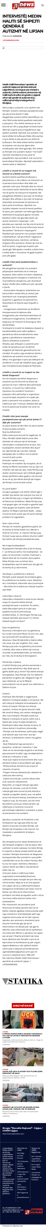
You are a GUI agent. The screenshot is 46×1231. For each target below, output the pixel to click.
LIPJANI (5, 1032)
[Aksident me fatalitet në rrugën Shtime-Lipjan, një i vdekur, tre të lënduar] (23, 1092)
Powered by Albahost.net (12, 1226)
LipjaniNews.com (11, 40)
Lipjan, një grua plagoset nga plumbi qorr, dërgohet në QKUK (22, 1072)
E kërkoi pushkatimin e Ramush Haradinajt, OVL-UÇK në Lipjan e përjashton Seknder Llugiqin (22, 1035)
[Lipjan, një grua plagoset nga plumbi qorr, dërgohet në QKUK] (23, 1057)
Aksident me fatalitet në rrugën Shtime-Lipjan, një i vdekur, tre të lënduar (21, 1108)
